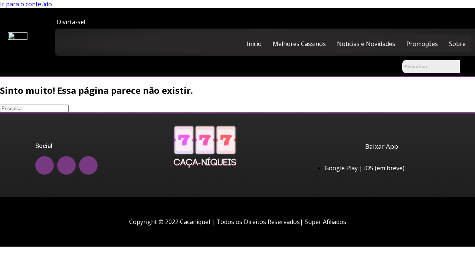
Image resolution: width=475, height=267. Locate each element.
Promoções (422, 44)
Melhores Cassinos (299, 44)
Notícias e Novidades (366, 44)
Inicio (254, 44)
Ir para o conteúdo (26, 4)
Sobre (457, 44)
